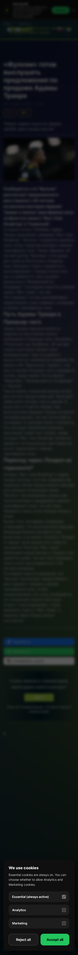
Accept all (55, 939)
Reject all (23, 939)
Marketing (19, 923)
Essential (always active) (30, 897)
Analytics (19, 910)
